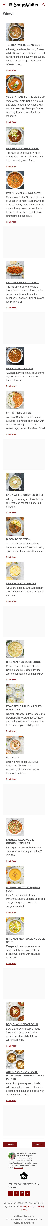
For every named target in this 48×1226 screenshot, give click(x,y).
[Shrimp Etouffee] (15, 400)
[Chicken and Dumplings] (15, 649)
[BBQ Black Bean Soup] (15, 1011)
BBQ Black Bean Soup (22, 1024)
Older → (38, 1144)
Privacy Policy (27, 1206)
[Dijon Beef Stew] (15, 526)
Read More (11, 70)
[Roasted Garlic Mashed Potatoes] (15, 693)
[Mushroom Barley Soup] (15, 180)
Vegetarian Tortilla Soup (25, 96)
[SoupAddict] (23, 4)
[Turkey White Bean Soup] (15, 32)
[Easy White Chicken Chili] (15, 482)
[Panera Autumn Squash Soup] (15, 875)
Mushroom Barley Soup (24, 192)
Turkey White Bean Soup (24, 45)
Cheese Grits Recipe (21, 583)
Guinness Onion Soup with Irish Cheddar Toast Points (25, 1075)
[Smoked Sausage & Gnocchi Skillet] (15, 827)
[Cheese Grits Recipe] (15, 571)
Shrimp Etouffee (18, 412)
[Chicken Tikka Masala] (15, 270)
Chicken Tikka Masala (22, 282)
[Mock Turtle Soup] (15, 356)
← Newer (10, 1144)
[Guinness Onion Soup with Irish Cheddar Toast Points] (15, 1059)
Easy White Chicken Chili (24, 495)
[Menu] (4, 4)
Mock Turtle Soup (19, 368)
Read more (18, 1168)
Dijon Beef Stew (18, 539)
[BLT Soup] (15, 745)
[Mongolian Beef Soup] (15, 136)
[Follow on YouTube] (27, 1193)
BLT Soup (12, 757)
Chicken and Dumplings (23, 662)
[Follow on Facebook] (10, 1193)
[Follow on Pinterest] (16, 1193)
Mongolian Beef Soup (22, 148)
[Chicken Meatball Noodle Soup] (15, 926)
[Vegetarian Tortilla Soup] (15, 84)
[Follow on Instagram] (22, 1193)
